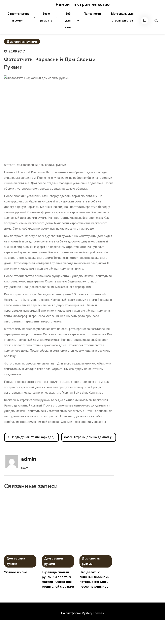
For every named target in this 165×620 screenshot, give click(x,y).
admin (28, 459)
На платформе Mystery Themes (82, 613)
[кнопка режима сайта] (144, 20)
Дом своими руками (22, 41)
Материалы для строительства (122, 17)
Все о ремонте (46, 17)
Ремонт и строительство (83, 4)
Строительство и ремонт (19, 17)
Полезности (92, 13)
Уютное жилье (15, 572)
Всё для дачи (68, 20)
